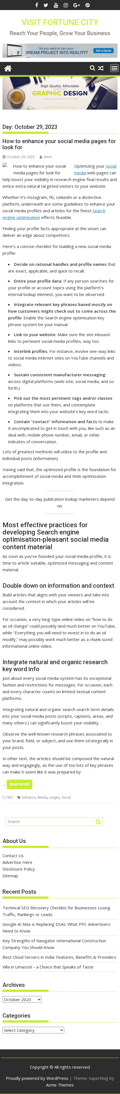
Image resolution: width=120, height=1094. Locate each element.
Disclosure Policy (19, 869)
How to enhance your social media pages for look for (59, 144)
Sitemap (10, 875)
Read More (19, 784)
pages (54, 797)
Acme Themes (60, 1085)
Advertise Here (17, 862)
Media (42, 797)
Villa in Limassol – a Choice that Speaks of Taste (48, 967)
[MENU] (114, 68)
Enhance (28, 797)
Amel (48, 157)
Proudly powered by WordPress (37, 1078)
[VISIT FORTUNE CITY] (8, 68)
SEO (10, 797)
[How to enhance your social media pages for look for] (37, 166)
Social (66, 797)
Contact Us (13, 855)
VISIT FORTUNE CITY (60, 22)
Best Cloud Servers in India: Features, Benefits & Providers (59, 957)
